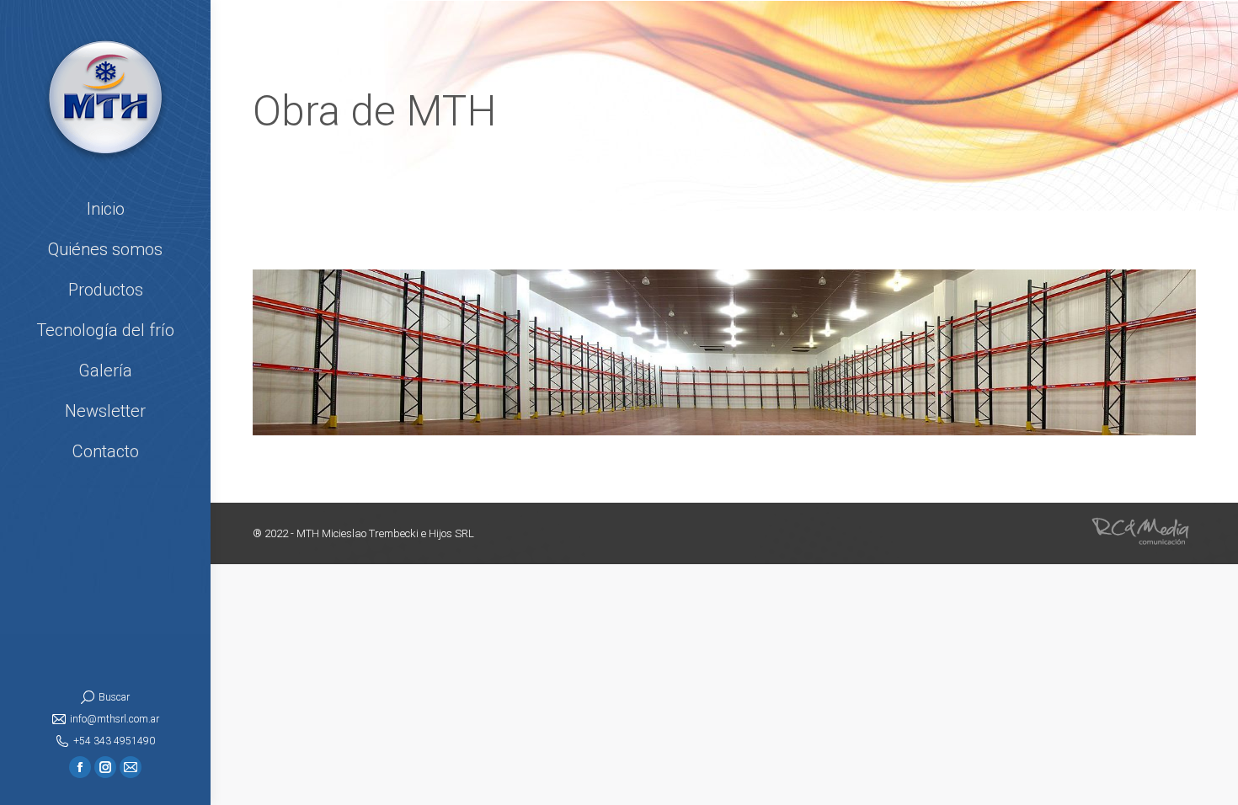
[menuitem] (105, 208)
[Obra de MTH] (724, 352)
